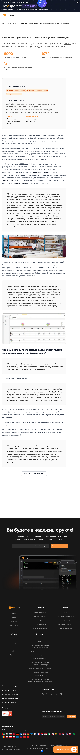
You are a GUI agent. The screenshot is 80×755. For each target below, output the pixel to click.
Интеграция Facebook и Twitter (15, 90)
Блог (14, 639)
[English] (24, 734)
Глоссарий (14, 643)
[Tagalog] (21, 737)
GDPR (48, 748)
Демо (14, 613)
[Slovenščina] (14, 737)
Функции (14, 621)
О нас (66, 612)
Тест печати (14, 655)
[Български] (7, 734)
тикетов (67, 43)
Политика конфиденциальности (32, 748)
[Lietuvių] (56, 734)
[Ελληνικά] (21, 734)
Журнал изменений (40, 624)
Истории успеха (11, 23)
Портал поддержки (40, 612)
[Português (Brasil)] (74, 734)
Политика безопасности (59, 745)
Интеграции (14, 625)
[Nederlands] (63, 734)
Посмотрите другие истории (33, 473)
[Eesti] (31, 734)
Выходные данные (66, 628)
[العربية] (3, 734)
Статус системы (40, 620)
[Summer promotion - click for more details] (40, 6)
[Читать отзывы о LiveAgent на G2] (7, 713)
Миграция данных (40, 616)
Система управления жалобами (40, 669)
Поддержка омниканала (13, 94)
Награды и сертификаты (66, 616)
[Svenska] (17, 737)
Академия (14, 647)
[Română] (3, 737)
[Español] (28, 734)
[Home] (3, 23)
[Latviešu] (60, 734)
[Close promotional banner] (77, 2)
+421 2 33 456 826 (12, 691)
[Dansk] (14, 734)
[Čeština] (10, 734)
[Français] (38, 734)
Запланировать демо (59, 546)
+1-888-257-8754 (11, 695)
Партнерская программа (65, 624)
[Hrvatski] (42, 734)
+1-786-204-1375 (11, 699)
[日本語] (53, 734)
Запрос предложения (40, 628)
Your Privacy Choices (51, 751)
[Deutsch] (17, 734)
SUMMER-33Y (30, 9)
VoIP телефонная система (40, 652)
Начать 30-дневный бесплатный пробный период (30, 546)
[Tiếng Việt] (24, 737)
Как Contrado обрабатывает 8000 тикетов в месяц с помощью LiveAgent (44, 23)
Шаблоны (14, 651)
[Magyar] (45, 734)
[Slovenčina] (10, 737)
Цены (14, 617)
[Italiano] (49, 734)
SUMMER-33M (12, 9)
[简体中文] (28, 737)
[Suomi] (35, 734)
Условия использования (40, 745)
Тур (14, 629)
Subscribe (71, 716)
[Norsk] (67, 734)
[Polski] (70, 734)
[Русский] (7, 737)
